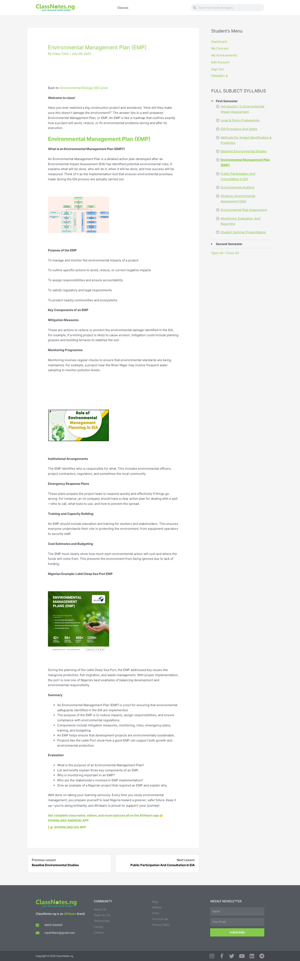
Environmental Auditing (237, 187)
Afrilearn (70, 914)
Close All (232, 253)
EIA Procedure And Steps (239, 129)
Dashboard (219, 42)
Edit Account (220, 62)
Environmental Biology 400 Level (84, 88)
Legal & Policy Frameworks (240, 120)
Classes (122, 8)
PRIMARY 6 (219, 76)
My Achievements (224, 55)
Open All (217, 253)
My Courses (220, 48)
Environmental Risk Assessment (244, 210)
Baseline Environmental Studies (244, 151)
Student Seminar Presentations (243, 232)
